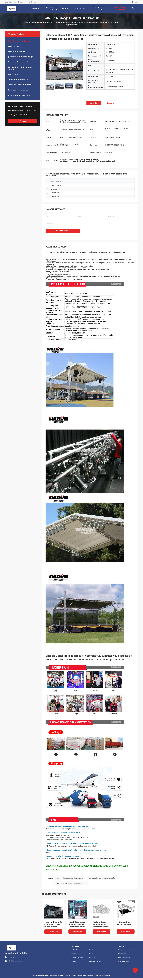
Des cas (91, 954)
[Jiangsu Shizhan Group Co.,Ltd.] (11, 9)
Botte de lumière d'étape (16, 51)
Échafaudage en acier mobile (18, 90)
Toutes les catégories (123, 962)
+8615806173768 (30, 111)
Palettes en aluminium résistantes (20, 62)
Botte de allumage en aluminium (42, 22)
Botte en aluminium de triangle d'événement (124, 923)
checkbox (47, 185)
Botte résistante (14, 46)
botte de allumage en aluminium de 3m (102, 878)
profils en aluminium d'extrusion (19, 95)
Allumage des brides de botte (18, 79)
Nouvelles (91, 950)
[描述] (133, 8)
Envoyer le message (62, 231)
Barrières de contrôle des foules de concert (20, 68)
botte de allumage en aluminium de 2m (70, 878)
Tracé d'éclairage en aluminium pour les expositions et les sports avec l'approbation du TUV (101, 924)
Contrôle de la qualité (78, 958)
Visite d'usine (75, 954)
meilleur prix (94, 103)
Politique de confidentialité (96, 962)
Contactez (110, 103)
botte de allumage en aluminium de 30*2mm (71, 883)
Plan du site (92, 958)
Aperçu (27, 22)
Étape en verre (13, 74)
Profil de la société (77, 950)
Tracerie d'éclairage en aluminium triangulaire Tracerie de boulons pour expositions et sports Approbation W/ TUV (77, 924)
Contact (23, 121)
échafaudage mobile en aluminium (20, 85)
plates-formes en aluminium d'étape (20, 57)
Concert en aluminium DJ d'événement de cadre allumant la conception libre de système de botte (53, 924)
